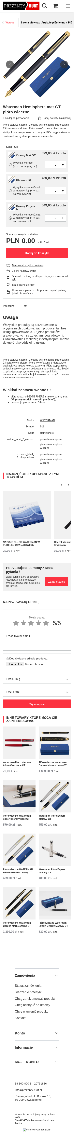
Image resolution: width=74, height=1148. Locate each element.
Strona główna (29, 22)
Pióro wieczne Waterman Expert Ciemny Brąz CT (17, 817)
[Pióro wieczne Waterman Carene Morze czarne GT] (55, 742)
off (25, 305)
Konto (20, 1033)
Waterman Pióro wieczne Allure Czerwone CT (17, 764)
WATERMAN (47, 420)
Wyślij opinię (37, 704)
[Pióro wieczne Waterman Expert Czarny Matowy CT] (55, 903)
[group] (37, 64)
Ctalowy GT (24, 180)
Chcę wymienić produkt (31, 1011)
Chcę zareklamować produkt (35, 998)
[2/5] (23, 623)
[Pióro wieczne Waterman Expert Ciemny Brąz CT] (19, 796)
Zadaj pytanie (56, 581)
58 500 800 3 (23, 1083)
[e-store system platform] (37, 1129)
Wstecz (10, 22)
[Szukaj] (44, 6)
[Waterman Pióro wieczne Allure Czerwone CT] (19, 742)
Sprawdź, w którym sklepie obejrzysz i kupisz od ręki (40, 278)
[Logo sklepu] (21, 6)
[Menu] (68, 6)
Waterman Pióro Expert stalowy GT (52, 817)
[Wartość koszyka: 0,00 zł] (55, 6)
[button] (10, 64)
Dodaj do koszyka (37, 253)
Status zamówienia (28, 985)
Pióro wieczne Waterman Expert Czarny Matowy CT (53, 924)
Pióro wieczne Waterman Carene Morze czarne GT (53, 764)
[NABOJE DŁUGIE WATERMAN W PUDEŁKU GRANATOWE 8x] (27, 515)
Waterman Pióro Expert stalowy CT (52, 871)
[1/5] (16, 623)
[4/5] (38, 623)
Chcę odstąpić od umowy (32, 1005)
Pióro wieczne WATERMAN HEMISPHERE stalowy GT (18, 871)
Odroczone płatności (24, 290)
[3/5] (31, 623)
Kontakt (20, 1018)
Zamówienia (25, 975)
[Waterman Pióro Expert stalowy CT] (55, 850)
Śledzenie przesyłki (28, 992)
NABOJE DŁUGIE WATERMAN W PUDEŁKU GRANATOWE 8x (21, 544)
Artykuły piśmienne (53, 22)
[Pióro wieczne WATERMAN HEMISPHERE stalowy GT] (19, 850)
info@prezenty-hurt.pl (28, 1089)
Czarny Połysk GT (25, 207)
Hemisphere (47, 432)
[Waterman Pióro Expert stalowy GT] (55, 796)
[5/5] (46, 623)
